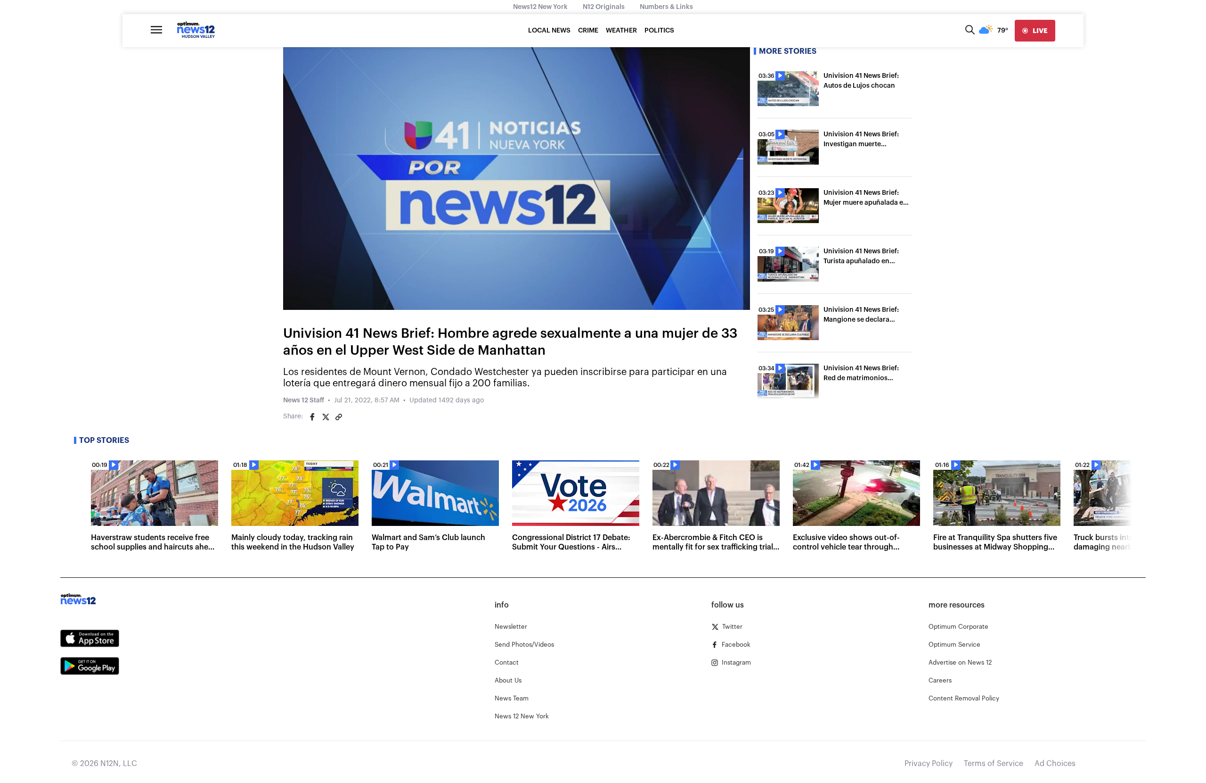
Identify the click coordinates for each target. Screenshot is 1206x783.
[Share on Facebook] (312, 417)
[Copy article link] (338, 417)
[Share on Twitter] (325, 417)
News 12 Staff (303, 400)
